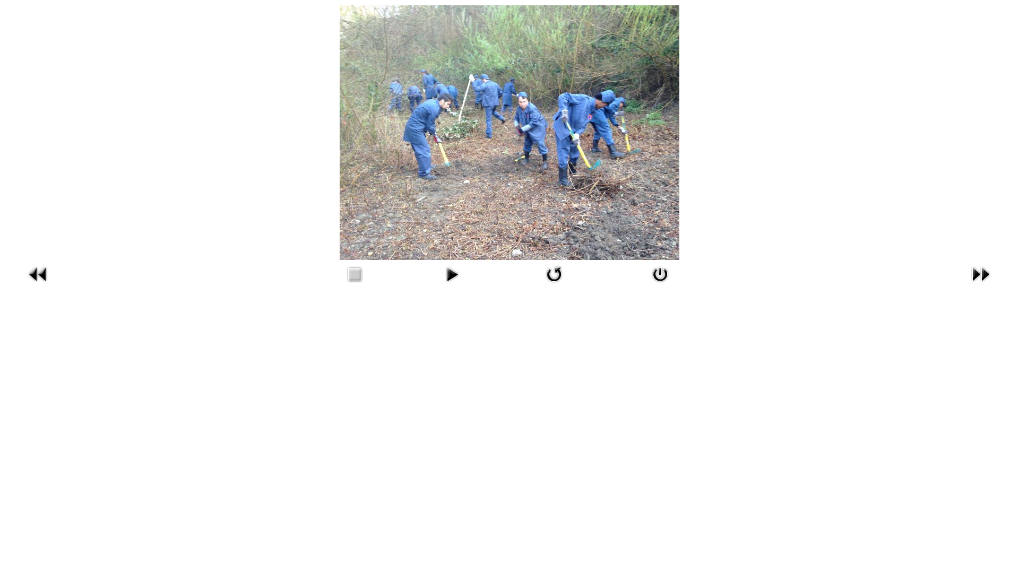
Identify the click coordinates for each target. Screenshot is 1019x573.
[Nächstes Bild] (981, 273)
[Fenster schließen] (660, 273)
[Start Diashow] (452, 273)
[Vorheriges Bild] (38, 273)
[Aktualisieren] (554, 273)
